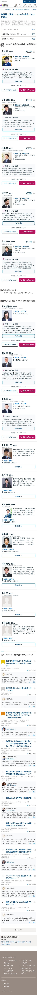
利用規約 (24, 963)
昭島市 (10, 490)
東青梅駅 (6, 462)
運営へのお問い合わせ (10, 973)
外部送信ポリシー (27, 968)
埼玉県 (5, 608)
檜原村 (17, 56)
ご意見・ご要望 (26, 960)
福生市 (7, 942)
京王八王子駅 (19, 406)
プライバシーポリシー (28, 965)
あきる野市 (18, 942)
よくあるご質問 (8, 971)
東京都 (17, 311)
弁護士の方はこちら (29, 1)
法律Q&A (6, 963)
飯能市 (10, 608)
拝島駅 (6, 492)
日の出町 (28, 942)
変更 (33, 29)
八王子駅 (18, 313)
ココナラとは (8, 968)
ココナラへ (5, 1)
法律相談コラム (8, 965)
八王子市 (23, 311)
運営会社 (6, 984)
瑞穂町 (23, 942)
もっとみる (18, 930)
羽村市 (12, 942)
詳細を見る (18, 467)
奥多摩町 (8, 944)
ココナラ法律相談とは (10, 960)
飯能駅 (6, 610)
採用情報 (6, 986)
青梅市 (10, 461)
